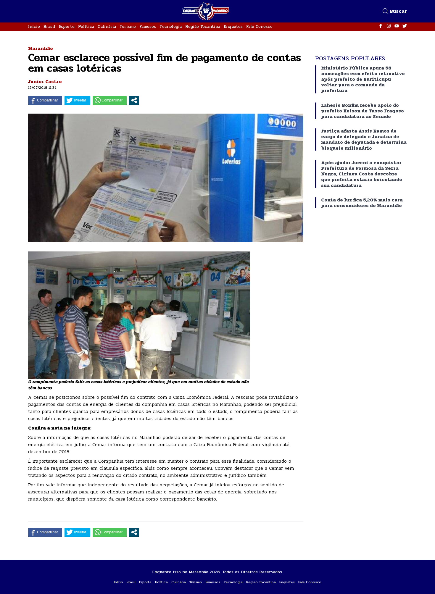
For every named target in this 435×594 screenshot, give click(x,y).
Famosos (147, 26)
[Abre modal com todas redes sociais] (134, 100)
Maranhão (40, 48)
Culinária (107, 26)
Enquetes (233, 26)
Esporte (67, 26)
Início (34, 26)
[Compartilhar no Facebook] (45, 100)
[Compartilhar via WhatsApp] (110, 100)
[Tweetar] (77, 100)
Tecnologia (171, 26)
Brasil (49, 26)
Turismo (128, 26)
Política (86, 26)
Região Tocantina (202, 26)
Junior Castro (45, 81)
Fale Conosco (259, 26)
